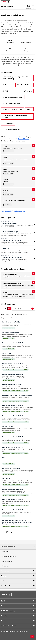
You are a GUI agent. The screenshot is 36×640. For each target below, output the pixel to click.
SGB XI (5, 169)
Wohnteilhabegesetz (8, 460)
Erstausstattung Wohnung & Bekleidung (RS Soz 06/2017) (16, 78)
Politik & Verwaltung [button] (8, 611)
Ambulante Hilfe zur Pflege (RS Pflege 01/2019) (15, 116)
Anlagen (22, 318)
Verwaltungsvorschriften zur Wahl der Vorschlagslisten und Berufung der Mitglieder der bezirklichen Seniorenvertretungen (16, 235)
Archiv (16, 318)
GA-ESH (29, 109)
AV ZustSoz (28, 91)
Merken (5, 292)
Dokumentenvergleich (10, 274)
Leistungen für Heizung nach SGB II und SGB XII (15, 397)
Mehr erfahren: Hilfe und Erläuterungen (13, 211)
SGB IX (5, 157)
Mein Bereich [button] (5, 586)
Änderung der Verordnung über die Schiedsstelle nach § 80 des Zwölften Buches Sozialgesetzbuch (17, 522)
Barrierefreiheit (7, 561)
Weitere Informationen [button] (9, 626)
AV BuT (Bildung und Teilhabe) (13, 97)
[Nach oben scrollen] (32, 636)
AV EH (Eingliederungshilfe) (12, 103)
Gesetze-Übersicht (23, 139)
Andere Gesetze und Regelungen (14, 200)
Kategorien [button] (5, 571)
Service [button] (3, 601)
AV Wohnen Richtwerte (24, 85)
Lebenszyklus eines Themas (12, 283)
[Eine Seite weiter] (12, 532)
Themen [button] (4, 621)
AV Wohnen (6, 85)
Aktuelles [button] (4, 616)
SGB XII (5, 180)
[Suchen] (32, 308)
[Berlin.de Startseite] (5, 1)
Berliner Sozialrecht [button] (8, 547)
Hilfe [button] (2, 581)
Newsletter (5, 566)
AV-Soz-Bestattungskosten (11, 129)
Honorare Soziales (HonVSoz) (12, 109)
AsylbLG (5, 190)
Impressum (5, 551)
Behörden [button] (4, 606)
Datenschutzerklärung (9, 556)
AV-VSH (5, 91)
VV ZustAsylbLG (8, 123)
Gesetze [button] (4, 576)
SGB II (5, 146)
